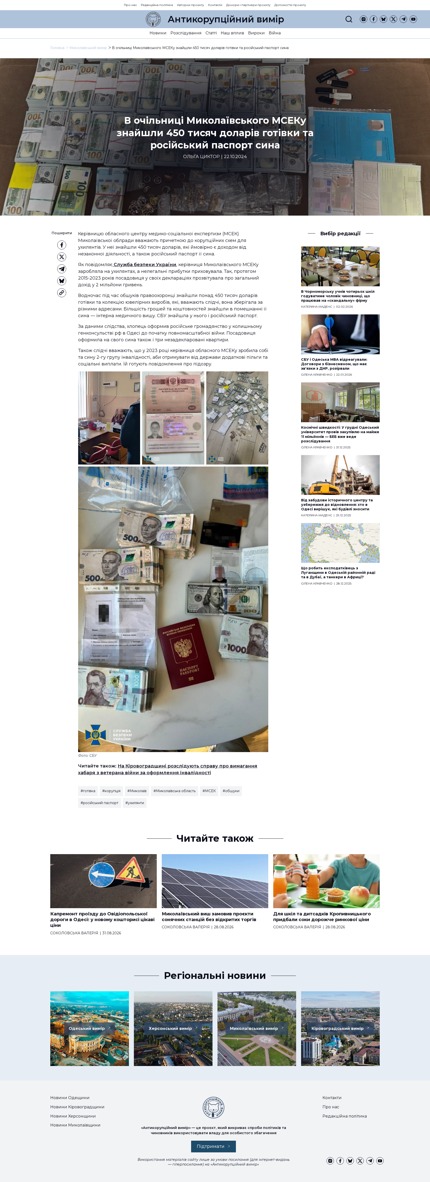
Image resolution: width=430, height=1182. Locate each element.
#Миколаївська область (175, 791)
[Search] (348, 19)
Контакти (215, 5)
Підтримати (210, 1146)
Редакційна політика (157, 5)
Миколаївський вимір (88, 48)
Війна (275, 33)
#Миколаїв (137, 791)
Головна (57, 48)
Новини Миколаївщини (75, 1125)
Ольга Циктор (201, 156)
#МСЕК (209, 791)
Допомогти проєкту (290, 5)
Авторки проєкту (190, 5)
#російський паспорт (99, 803)
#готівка (88, 791)
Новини (158, 33)
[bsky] (383, 19)
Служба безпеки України (144, 264)
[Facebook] (373, 19)
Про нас (130, 5)
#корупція (111, 791)
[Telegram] (403, 19)
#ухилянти (134, 803)
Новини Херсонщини (73, 1116)
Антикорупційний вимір (226, 19)
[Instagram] (363, 19)
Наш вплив (232, 33)
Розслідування (186, 33)
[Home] (153, 19)
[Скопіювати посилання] (61, 292)
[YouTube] (413, 19)
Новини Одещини (70, 1097)
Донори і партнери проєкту (248, 5)
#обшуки (231, 791)
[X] (393, 19)
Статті (211, 33)
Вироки (256, 33)
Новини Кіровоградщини (77, 1107)
